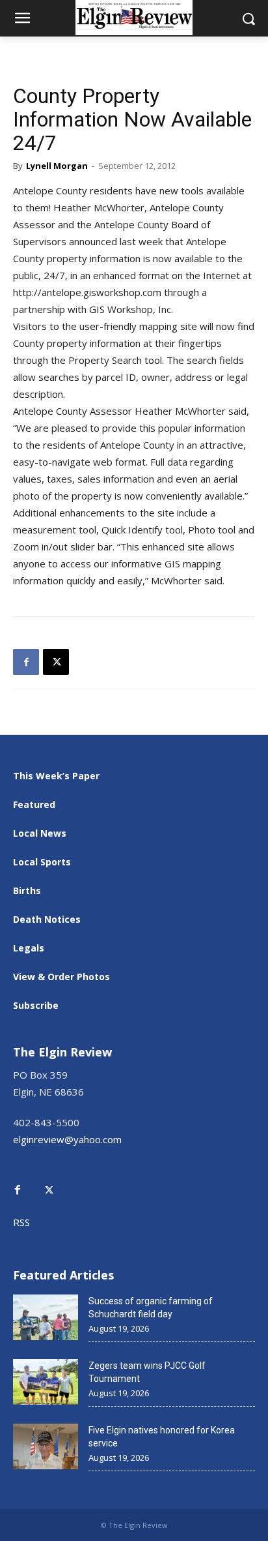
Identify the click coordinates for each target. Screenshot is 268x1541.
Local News (39, 833)
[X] (56, 662)
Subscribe (36, 1005)
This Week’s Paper (56, 776)
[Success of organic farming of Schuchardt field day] (45, 1317)
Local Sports (42, 862)
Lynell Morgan (57, 166)
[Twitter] (56, 1180)
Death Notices (47, 919)
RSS (21, 1222)
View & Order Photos (61, 976)
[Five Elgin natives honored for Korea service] (45, 1446)
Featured (34, 804)
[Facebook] (26, 662)
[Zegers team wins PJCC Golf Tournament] (45, 1382)
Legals (28, 948)
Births (27, 890)
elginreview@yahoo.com (67, 1139)
